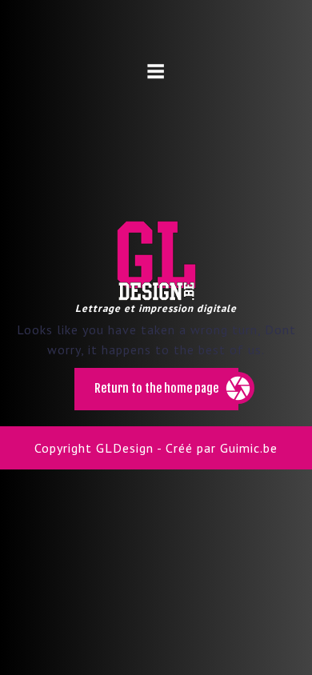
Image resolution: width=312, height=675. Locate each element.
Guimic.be (249, 448)
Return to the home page (166, 395)
